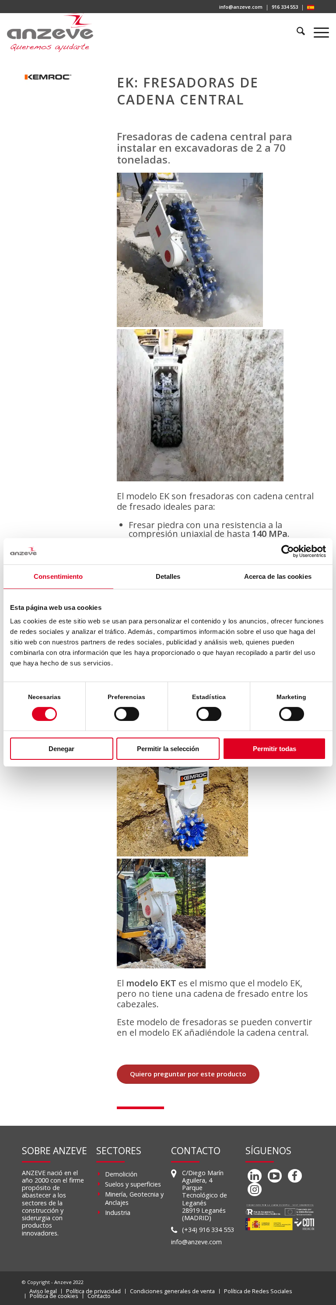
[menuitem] (241, 7)
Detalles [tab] (168, 576)
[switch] (126, 714)
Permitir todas (274, 748)
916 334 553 (285, 6)
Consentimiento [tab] (58, 576)
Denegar (61, 748)
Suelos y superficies (133, 1184)
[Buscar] (297, 32)
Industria (117, 1212)
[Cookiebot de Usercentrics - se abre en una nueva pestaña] (287, 551)
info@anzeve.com (240, 6)
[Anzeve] (50, 32)
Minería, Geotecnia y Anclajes (134, 1198)
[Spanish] (310, 8)
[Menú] (317, 32)
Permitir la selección (168, 748)
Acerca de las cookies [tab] (278, 576)
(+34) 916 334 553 (208, 1229)
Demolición (121, 1174)
